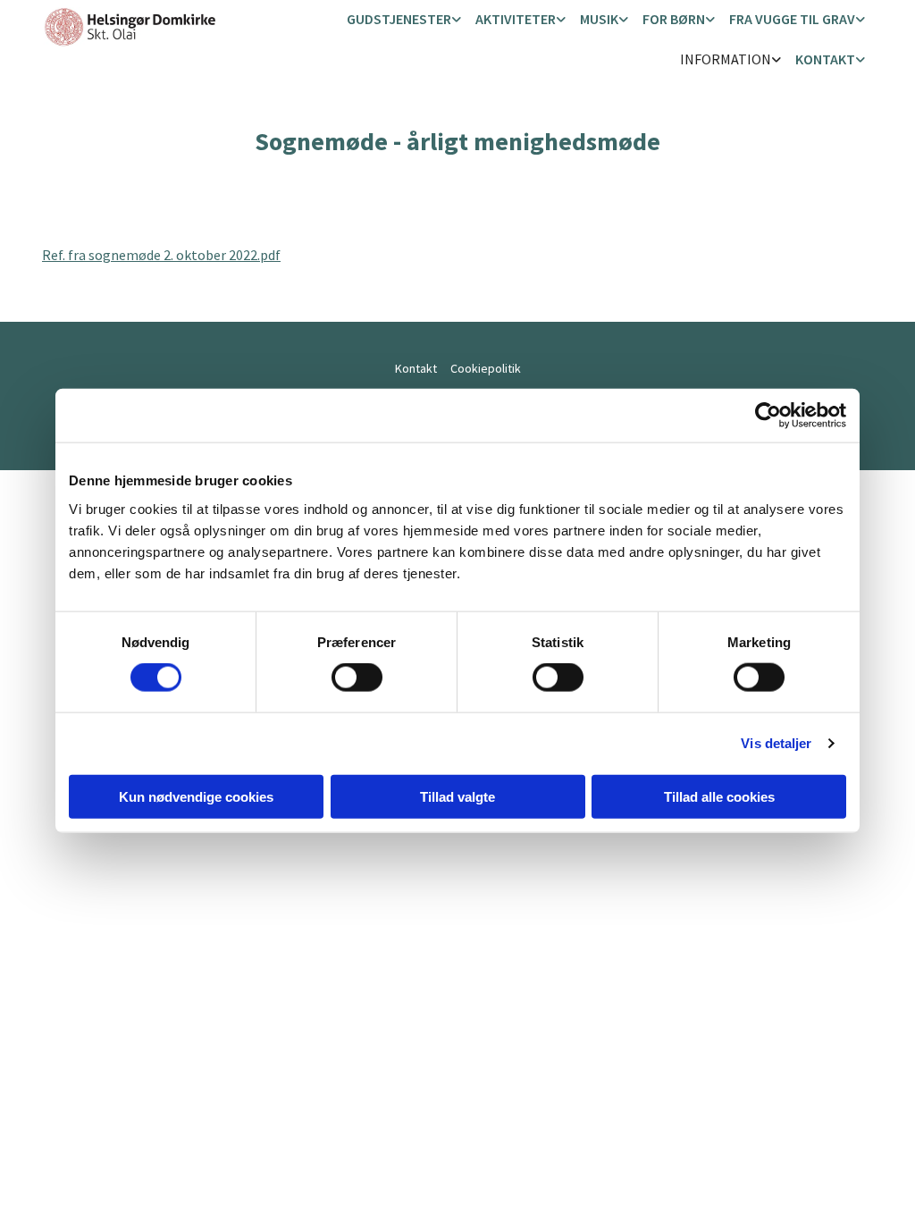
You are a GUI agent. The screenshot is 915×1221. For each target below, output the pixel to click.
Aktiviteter (515, 19)
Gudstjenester (399, 19)
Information (725, 59)
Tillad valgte (457, 796)
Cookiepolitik (485, 368)
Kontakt (825, 59)
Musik (599, 19)
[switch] (357, 677)
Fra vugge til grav (792, 19)
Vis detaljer (776, 743)
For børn (673, 19)
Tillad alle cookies (719, 796)
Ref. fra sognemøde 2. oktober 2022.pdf (161, 255)
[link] (404, 20)
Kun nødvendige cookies (196, 796)
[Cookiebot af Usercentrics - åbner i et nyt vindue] (768, 415)
